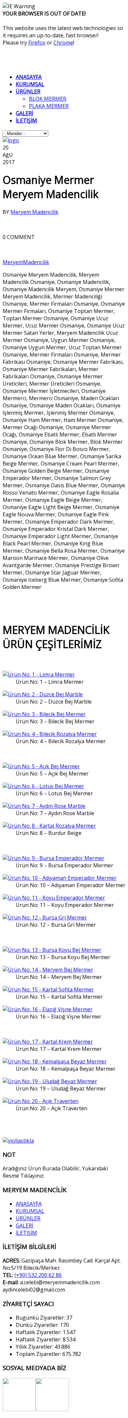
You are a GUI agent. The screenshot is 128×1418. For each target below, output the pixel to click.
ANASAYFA (29, 1203)
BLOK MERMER (47, 98)
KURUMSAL (30, 1211)
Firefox (36, 42)
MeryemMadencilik (26, 262)
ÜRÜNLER (28, 1218)
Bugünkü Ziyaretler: (41, 1317)
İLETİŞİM (26, 1232)
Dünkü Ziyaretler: (38, 1325)
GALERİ (24, 1225)
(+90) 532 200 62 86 (38, 1275)
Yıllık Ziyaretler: (35, 1346)
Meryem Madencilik (34, 212)
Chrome (63, 42)
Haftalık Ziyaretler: (39, 1332)
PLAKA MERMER (49, 106)
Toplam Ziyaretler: (39, 1354)
